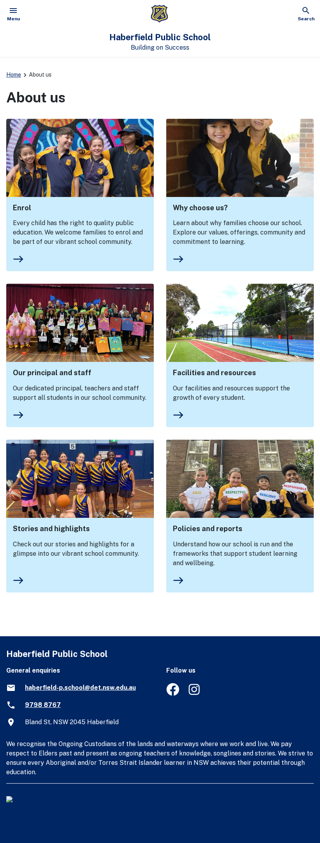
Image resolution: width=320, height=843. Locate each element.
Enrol (22, 208)
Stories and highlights (51, 528)
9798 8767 (43, 705)
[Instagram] (194, 693)
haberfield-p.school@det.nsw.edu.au (80, 687)
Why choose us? (200, 208)
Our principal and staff (52, 373)
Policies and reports (207, 528)
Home (13, 75)
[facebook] (172, 693)
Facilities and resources (214, 373)
